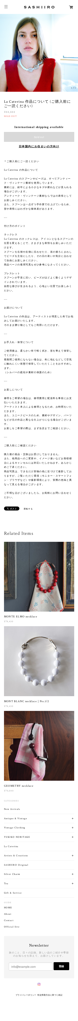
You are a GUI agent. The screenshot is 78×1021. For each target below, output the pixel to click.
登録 (61, 966)
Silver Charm (12, 874)
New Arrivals (12, 809)
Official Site (12, 926)
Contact (9, 920)
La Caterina (11, 846)
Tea (6, 883)
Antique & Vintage (15, 818)
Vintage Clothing (15, 827)
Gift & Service (13, 892)
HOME (8, 907)
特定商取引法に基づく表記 (49, 995)
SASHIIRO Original (16, 864)
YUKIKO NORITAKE (17, 837)
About (8, 914)
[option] (39, 53)
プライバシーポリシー (26, 995)
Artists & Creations (16, 855)
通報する (28, 509)
